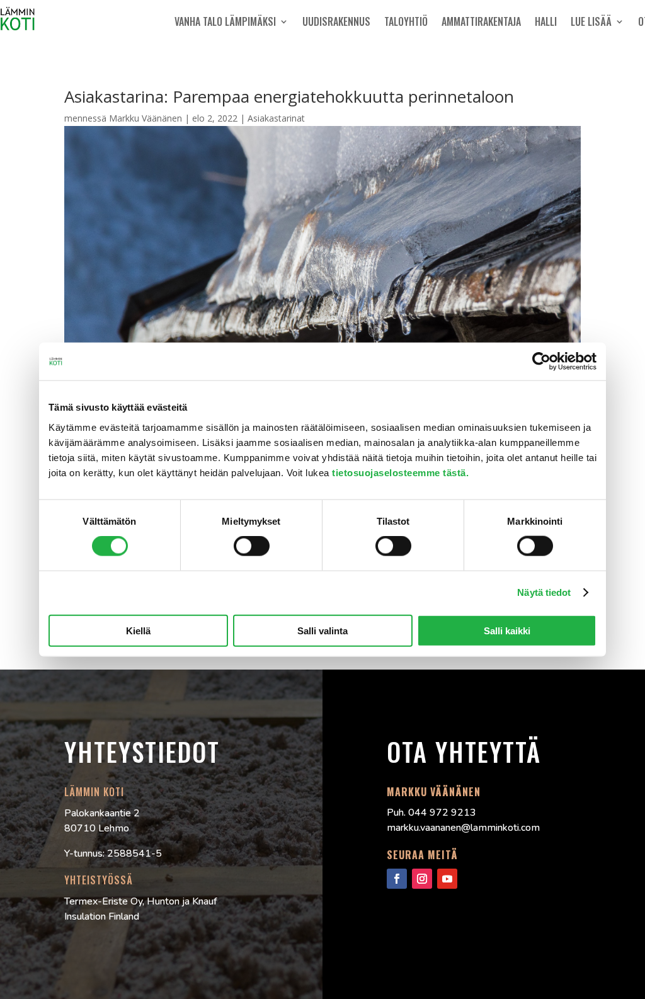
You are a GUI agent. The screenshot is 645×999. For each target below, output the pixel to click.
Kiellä (138, 630)
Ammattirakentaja (481, 21)
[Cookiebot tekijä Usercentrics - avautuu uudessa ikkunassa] (541, 361)
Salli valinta (322, 630)
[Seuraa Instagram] (422, 879)
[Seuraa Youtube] (447, 879)
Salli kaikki (507, 630)
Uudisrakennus (336, 21)
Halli (546, 21)
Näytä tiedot (544, 592)
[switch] (252, 546)
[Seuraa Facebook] (397, 879)
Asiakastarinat (276, 118)
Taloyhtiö (406, 21)
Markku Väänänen (145, 118)
